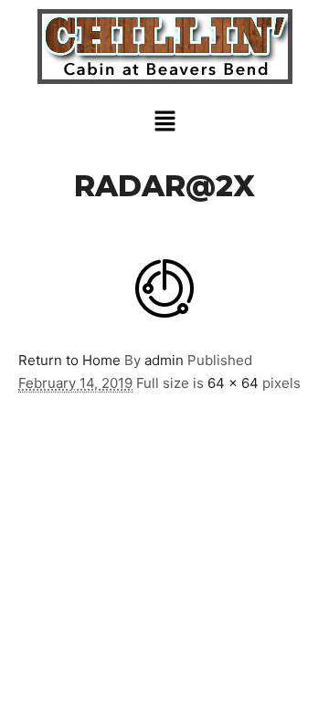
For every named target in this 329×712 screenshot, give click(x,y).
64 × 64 (233, 383)
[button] (164, 121)
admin (164, 360)
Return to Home (69, 360)
